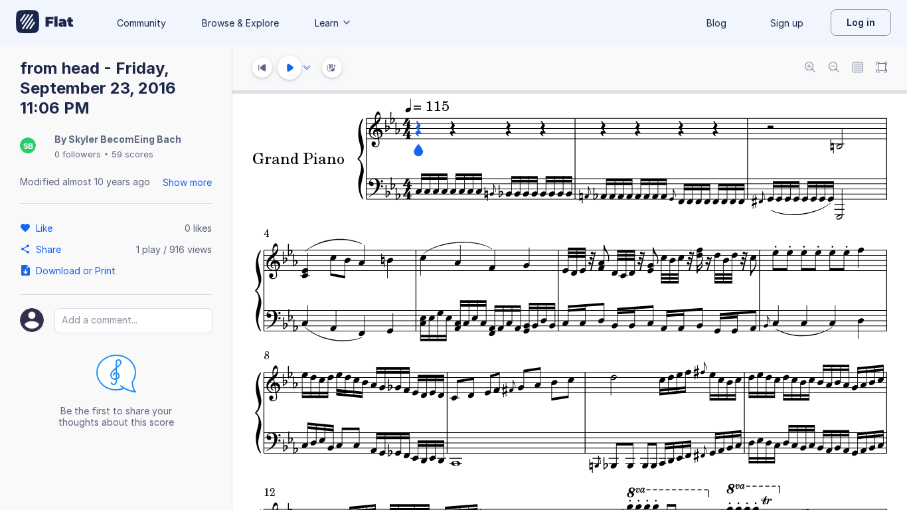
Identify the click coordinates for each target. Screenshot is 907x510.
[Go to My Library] (45, 22)
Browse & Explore (240, 23)
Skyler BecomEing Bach (124, 139)
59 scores (132, 154)
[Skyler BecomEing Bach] (28, 146)
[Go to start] (262, 68)
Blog (716, 23)
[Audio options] (306, 68)
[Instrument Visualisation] (332, 68)
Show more (187, 182)
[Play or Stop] (289, 68)
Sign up (786, 23)
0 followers (77, 154)
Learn (327, 23)
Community (141, 23)
